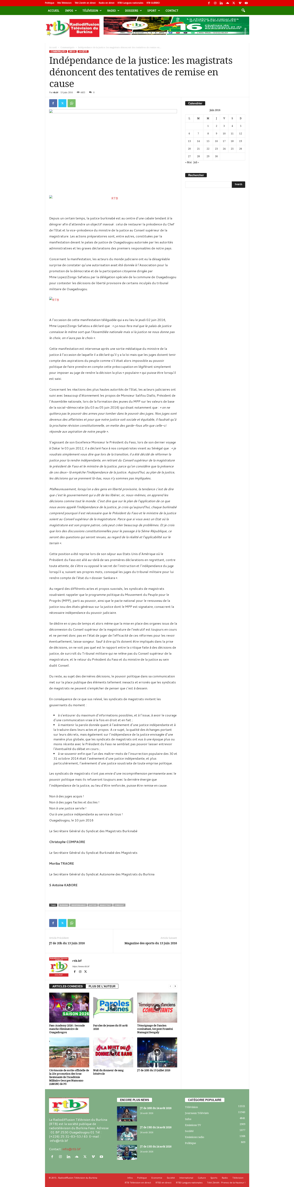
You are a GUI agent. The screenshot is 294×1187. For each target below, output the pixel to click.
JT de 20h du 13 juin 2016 (67, 943)
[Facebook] (209, 3)
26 (240, 148)
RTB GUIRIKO (153, 3)
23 (216, 148)
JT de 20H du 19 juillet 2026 (153, 1070)
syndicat (119, 905)
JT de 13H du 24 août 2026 (155, 1146)
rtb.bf (55, 92)
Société (83, 51)
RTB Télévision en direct (138, 1182)
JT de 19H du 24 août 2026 (155, 1127)
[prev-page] (170, 986)
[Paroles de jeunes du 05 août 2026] (113, 1008)
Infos (69, 10)
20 (189, 148)
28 (198, 156)
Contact (172, 10)
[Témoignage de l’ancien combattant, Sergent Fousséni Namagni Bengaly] (157, 1008)
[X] (233, 3)
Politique (49, 3)
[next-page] (175, 986)
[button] (243, 10)
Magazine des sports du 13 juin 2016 (151, 943)
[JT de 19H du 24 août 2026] (127, 1133)
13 (189, 141)
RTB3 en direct (163, 1182)
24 (224, 148)
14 (198, 141)
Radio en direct (106, 3)
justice (92, 905)
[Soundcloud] (227, 3)
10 (224, 133)
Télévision (90, 10)
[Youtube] (246, 3)
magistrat (105, 905)
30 (216, 156)
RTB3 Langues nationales (130, 3)
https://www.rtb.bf (80, 966)
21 (198, 148)
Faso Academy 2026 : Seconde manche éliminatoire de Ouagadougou (67, 1029)
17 (224, 141)
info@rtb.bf (71, 1149)
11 (232, 133)
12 (240, 133)
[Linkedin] (221, 3)
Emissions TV (193, 1125)
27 (189, 156)
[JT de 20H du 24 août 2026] (127, 1113)
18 (232, 141)
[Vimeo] (240, 3)
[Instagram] (215, 3)
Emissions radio (194, 1137)
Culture (202, 1177)
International (186, 1177)
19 (240, 141)
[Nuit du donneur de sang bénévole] (113, 1052)
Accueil (53, 10)
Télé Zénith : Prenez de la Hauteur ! (226, 1182)
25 (232, 148)
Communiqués (67, 47)
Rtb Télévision (64, 3)
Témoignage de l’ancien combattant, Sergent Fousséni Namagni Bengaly (155, 1029)
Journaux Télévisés (197, 1113)
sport (151, 10)
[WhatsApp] (72, 103)
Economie (156, 1177)
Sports (213, 1177)
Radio (111, 10)
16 (216, 141)
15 (208, 141)
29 (208, 156)
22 (208, 148)
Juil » (196, 162)
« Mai (188, 162)
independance (78, 905)
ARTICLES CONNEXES (67, 986)
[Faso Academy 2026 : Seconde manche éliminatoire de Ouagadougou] (69, 1008)
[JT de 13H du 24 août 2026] (127, 1152)
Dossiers (131, 10)
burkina (64, 905)
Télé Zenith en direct (85, 3)
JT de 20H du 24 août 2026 (155, 1108)
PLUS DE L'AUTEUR (102, 986)
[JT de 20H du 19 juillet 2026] (157, 1052)
